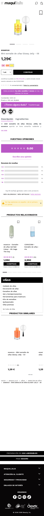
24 (23, 79)
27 (20, 79)
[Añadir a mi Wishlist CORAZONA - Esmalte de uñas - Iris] (32, 221)
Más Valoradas (10, 194)
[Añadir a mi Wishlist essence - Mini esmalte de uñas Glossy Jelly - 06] (41, 13)
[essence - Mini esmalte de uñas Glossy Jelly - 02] (3, 65)
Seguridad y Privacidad (15, 480)
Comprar (11, 264)
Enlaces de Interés (13, 485)
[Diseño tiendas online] (33, 506)
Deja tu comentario (31, 85)
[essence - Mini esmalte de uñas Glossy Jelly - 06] (11, 65)
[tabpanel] (22, 25)
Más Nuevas (36, 194)
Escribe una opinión (22, 157)
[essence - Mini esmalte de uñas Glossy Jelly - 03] (7, 65)
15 (17, 79)
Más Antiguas (23, 194)
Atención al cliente (14, 474)
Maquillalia (10, 469)
